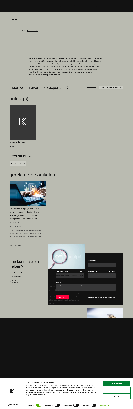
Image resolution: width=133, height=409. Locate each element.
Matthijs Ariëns (57, 58)
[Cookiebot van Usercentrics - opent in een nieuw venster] (12, 405)
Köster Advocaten (32, 31)
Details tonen (104, 405)
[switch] (57, 405)
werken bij (93, 6)
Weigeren (117, 396)
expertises (62, 6)
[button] (12, 163)
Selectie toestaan (117, 390)
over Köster (74, 6)
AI (84, 6)
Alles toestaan (117, 383)
